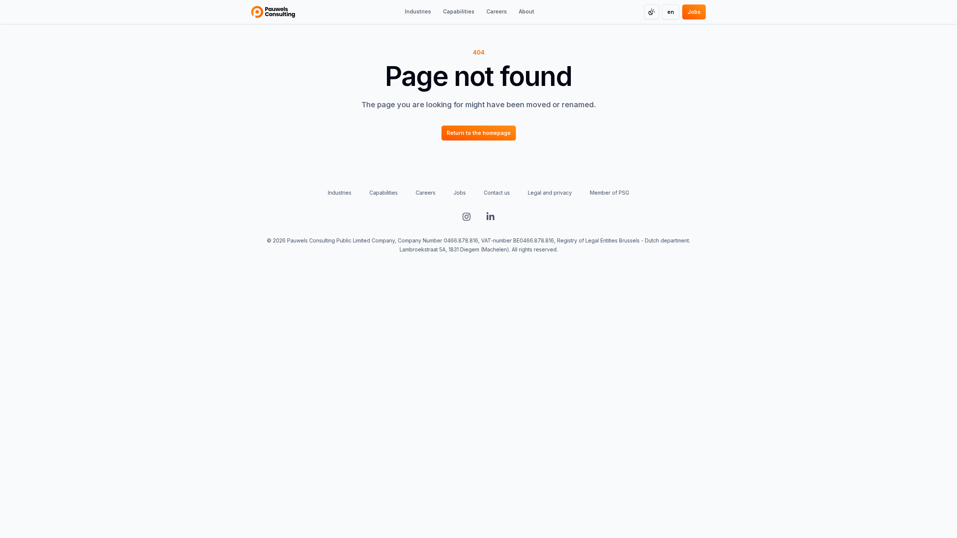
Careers (426, 192)
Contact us (497, 192)
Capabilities (383, 192)
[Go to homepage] (273, 12)
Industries (339, 192)
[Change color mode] (651, 11)
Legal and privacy (550, 192)
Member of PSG (609, 192)
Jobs (459, 192)
